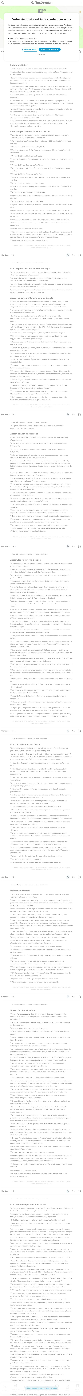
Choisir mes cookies (30, 49)
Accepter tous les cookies (50, 49)
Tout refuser (41, 54)
